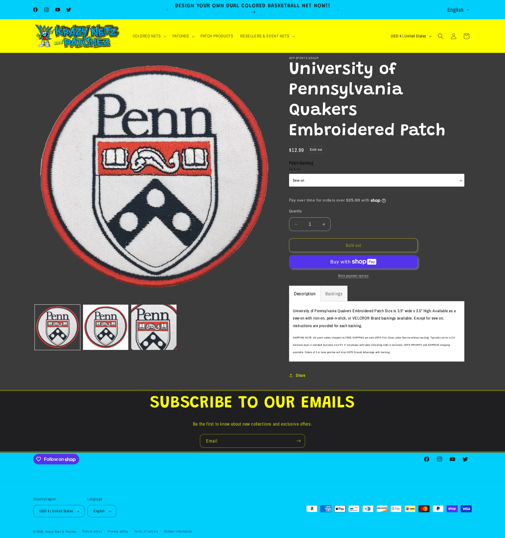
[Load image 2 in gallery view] (105, 327)
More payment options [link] (353, 275)
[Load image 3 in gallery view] (154, 327)
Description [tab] (305, 293)
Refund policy (92, 531)
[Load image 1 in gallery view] (57, 327)
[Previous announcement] (166, 9)
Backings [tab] (334, 293)
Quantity (295, 211)
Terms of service (146, 531)
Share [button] (300, 375)
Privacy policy (118, 531)
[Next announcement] (338, 9)
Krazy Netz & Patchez (61, 532)
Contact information (178, 531)
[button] (149, 36)
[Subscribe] (298, 441)
